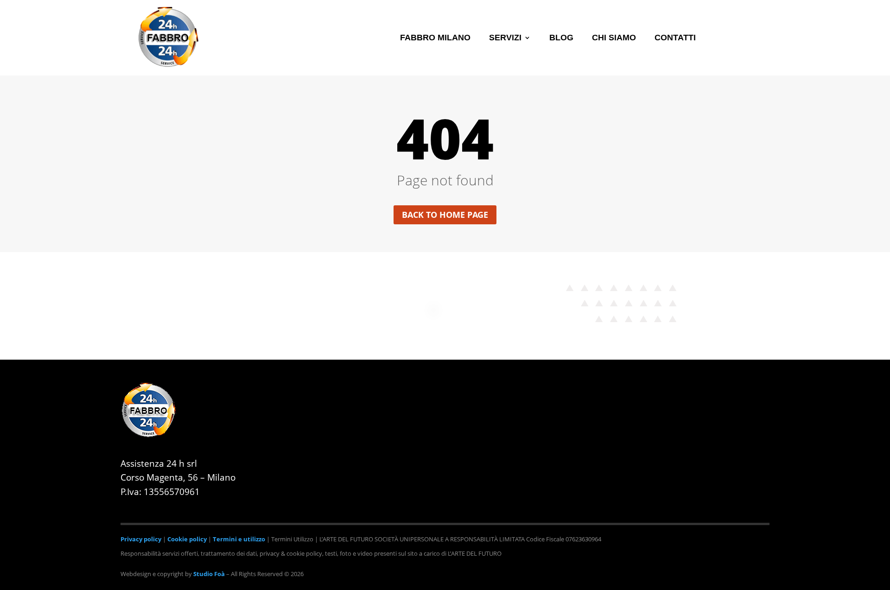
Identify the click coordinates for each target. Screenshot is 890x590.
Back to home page (445, 214)
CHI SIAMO (614, 38)
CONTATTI (675, 38)
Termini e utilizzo (239, 539)
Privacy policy (141, 539)
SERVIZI (505, 38)
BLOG (561, 38)
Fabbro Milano (435, 38)
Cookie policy (187, 539)
